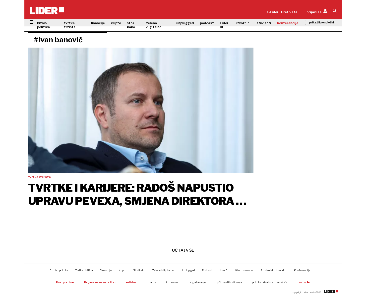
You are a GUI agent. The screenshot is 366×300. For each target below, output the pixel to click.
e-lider (131, 282)
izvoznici (243, 23)
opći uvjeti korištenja (229, 282)
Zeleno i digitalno (163, 270)
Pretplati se (65, 282)
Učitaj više (183, 250)
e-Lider (272, 12)
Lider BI (224, 25)
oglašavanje (198, 282)
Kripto (122, 270)
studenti (263, 23)
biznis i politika (43, 25)
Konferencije (302, 270)
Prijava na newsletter (100, 282)
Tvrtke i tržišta (84, 270)
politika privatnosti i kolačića (269, 282)
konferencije (287, 23)
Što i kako (139, 270)
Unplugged (188, 270)
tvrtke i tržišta (70, 25)
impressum (173, 282)
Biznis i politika (59, 270)
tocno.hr (303, 282)
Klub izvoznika (244, 270)
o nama (151, 282)
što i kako (131, 25)
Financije (106, 270)
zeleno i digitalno (153, 25)
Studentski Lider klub (273, 270)
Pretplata (289, 12)
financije (98, 23)
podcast (207, 23)
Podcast (207, 270)
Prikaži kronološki (321, 22)
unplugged (185, 23)
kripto (116, 23)
